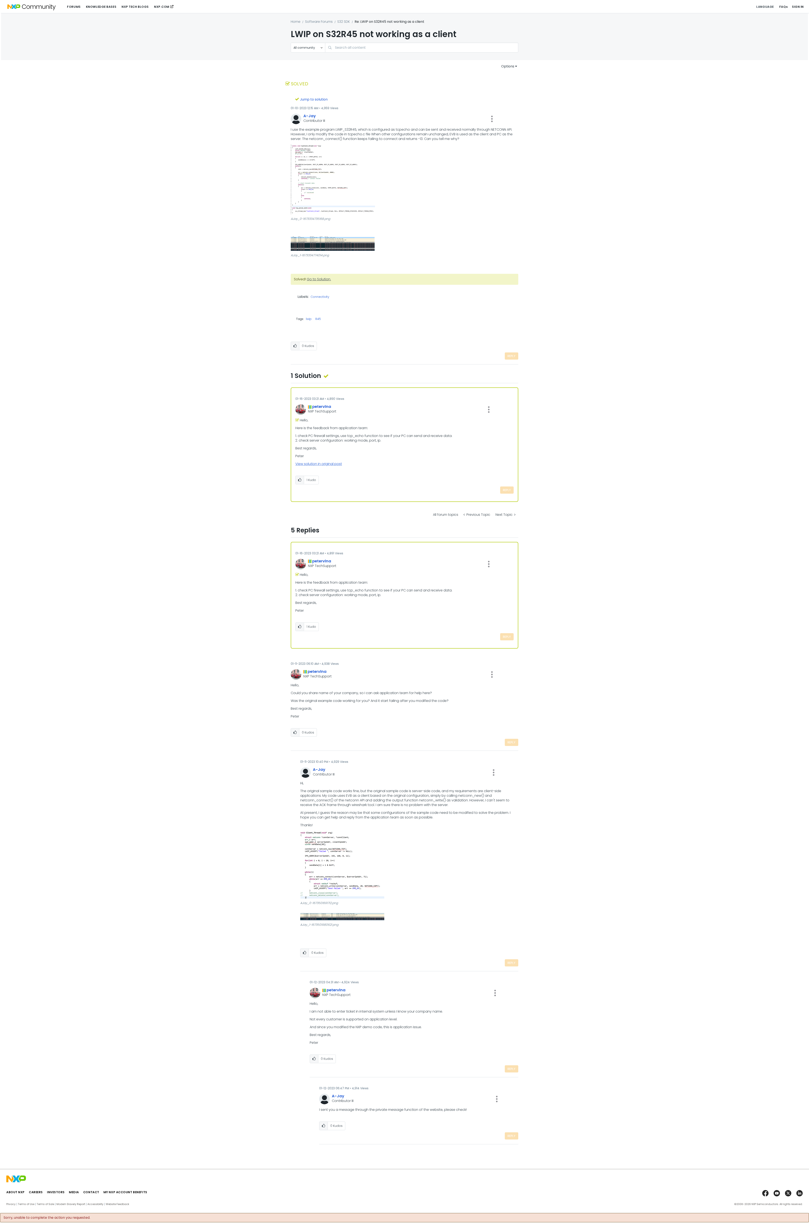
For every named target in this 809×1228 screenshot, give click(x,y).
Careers (36, 1192)
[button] (492, 119)
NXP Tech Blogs (135, 7)
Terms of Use (26, 1204)
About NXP (15, 1192)
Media (74, 1192)
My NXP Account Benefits (125, 1192)
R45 (318, 319)
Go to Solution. (319, 279)
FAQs (783, 7)
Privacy (11, 1204)
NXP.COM (161, 7)
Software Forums (319, 21)
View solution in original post (318, 463)
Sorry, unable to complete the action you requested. (47, 1217)
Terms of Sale (45, 1204)
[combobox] (421, 47)
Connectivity (320, 297)
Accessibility (95, 1204)
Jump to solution (314, 99)
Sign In (798, 7)
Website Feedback (117, 1204)
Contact (91, 1192)
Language (765, 7)
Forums (73, 7)
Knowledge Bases (101, 7)
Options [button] (507, 66)
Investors (56, 1192)
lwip (309, 319)
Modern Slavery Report (70, 1204)
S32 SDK (343, 21)
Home (295, 21)
